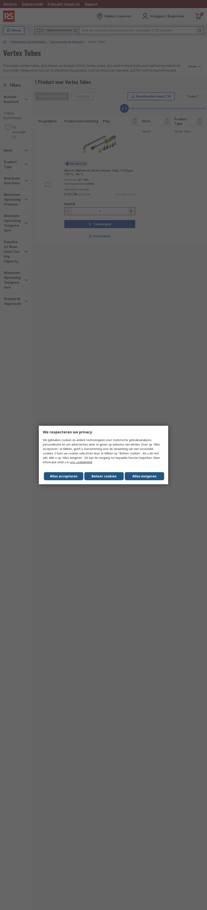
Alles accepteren (63, 476)
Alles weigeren (144, 476)
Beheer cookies (104, 476)
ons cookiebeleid (81, 462)
